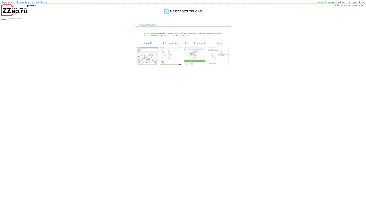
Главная (3, 19)
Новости (43, 2)
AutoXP (148, 43)
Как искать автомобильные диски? (351, 5)
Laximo (218, 43)
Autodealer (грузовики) (194, 43)
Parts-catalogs (170, 43)
